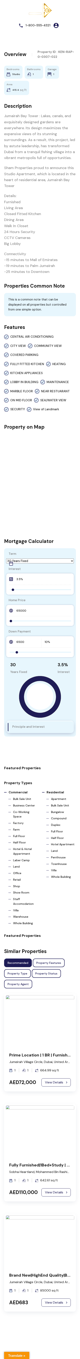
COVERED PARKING (24, 355)
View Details (54, 1082)
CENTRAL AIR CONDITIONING (32, 337)
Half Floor (19, 842)
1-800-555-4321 (37, 25)
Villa (16, 910)
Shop (16, 886)
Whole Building (23, 923)
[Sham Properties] (40, 10)
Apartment (58, 799)
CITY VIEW (18, 346)
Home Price (17, 600)
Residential (55, 792)
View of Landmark (46, 409)
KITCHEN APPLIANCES (26, 373)
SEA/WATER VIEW (53, 400)
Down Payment (20, 631)
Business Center (24, 805)
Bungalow (57, 812)
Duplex (55, 825)
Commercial (18, 792)
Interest (15, 569)
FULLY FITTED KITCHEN (27, 364)
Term (12, 554)
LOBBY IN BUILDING (24, 382)
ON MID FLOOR (21, 400)
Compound (58, 818)
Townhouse (59, 864)
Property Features (48, 963)
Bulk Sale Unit (22, 799)
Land (16, 866)
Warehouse (20, 916)
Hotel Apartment (62, 844)
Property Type (17, 973)
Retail (17, 879)
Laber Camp (21, 860)
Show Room (21, 892)
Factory (18, 823)
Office (17, 873)
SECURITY (17, 409)
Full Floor (19, 836)
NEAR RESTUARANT (55, 391)
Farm (16, 829)
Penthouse (58, 857)
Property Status (46, 973)
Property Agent (18, 984)
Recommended (18, 963)
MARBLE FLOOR (21, 391)
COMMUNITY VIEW (48, 346)
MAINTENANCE (58, 382)
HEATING (59, 364)
